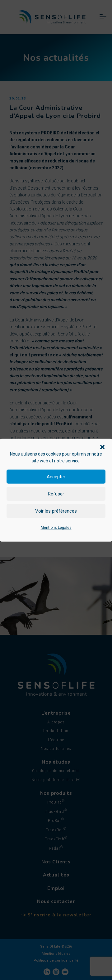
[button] (102, 446)
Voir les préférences (56, 511)
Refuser (56, 494)
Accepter (56, 477)
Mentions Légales (56, 527)
